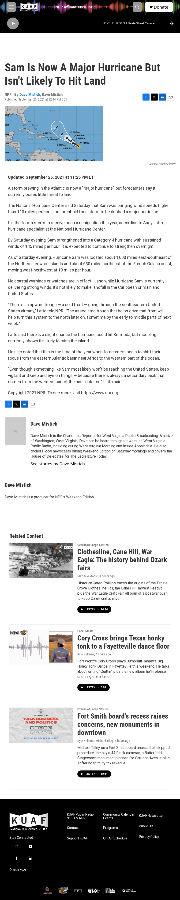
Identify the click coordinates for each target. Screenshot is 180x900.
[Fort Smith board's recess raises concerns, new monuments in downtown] (41, 725)
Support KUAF (77, 838)
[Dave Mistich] (15, 431)
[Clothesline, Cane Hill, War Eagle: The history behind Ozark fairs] (41, 560)
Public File (146, 826)
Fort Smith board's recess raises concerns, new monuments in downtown (122, 724)
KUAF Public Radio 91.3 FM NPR (80, 816)
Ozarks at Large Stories (93, 545)
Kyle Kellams (85, 654)
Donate (161, 7)
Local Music (85, 631)
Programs (110, 828)
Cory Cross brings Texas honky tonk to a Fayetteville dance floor (123, 642)
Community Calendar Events (119, 816)
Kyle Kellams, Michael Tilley (95, 741)
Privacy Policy (149, 837)
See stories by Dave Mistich (57, 463)
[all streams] (173, 23)
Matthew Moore (87, 576)
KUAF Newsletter (151, 815)
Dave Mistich (29, 94)
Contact (73, 828)
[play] (13, 23)
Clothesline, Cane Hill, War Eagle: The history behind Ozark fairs (122, 560)
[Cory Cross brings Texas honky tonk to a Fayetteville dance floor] (41, 647)
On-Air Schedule (115, 838)
